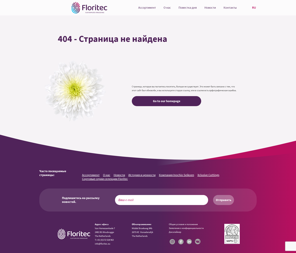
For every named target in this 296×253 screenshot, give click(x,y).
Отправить (223, 200)
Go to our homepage (166, 101)
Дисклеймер (175, 231)
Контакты (230, 8)
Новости (210, 8)
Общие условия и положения (183, 224)
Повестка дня (188, 8)
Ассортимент (147, 8)
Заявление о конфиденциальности (186, 228)
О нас (167, 8)
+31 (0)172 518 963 (105, 239)
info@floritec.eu (102, 243)
